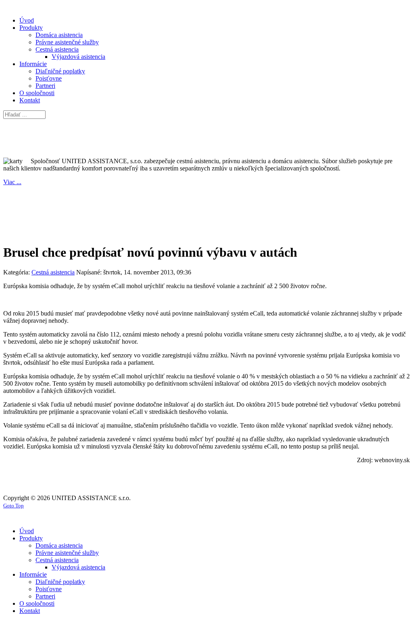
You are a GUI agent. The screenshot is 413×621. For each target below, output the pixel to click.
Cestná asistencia (53, 272)
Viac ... (12, 182)
